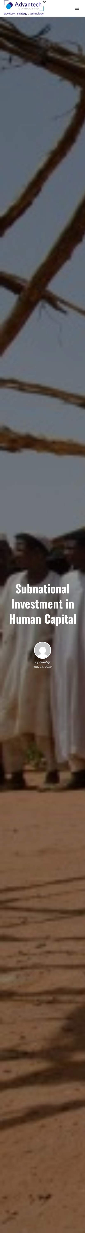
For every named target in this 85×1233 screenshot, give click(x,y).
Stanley (44, 662)
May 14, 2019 (43, 666)
